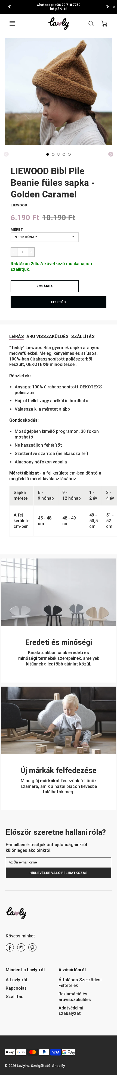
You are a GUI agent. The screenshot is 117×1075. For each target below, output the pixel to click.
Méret (17, 230)
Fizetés (58, 302)
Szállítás (83, 336)
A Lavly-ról (16, 979)
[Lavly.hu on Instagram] (21, 949)
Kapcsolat (16, 988)
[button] (45, 286)
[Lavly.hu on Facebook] (10, 949)
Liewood (19, 205)
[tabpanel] (47, 154)
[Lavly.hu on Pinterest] (32, 949)
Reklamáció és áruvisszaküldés (75, 996)
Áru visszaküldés (47, 336)
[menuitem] (28, 980)
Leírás (16, 336)
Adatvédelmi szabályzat (71, 1010)
